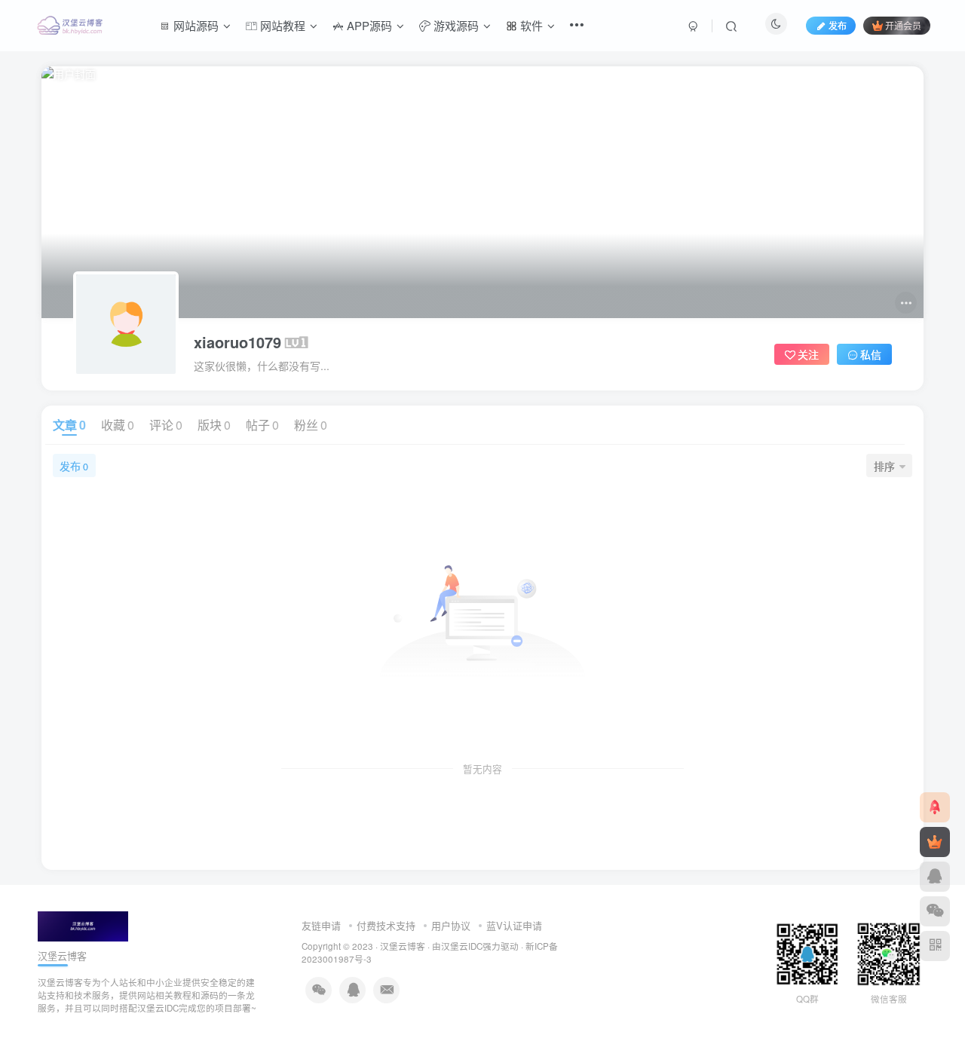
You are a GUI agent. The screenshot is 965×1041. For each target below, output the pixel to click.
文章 (69, 424)
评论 (165, 424)
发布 (74, 465)
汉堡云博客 (402, 946)
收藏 (117, 424)
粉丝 (310, 424)
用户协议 (450, 925)
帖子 (262, 424)
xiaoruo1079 (237, 342)
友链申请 (321, 925)
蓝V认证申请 (514, 925)
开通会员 (903, 25)
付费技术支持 (386, 925)
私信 (870, 354)
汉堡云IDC (461, 946)
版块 (214, 424)
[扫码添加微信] (935, 911)
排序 (884, 465)
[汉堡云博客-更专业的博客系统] (83, 924)
